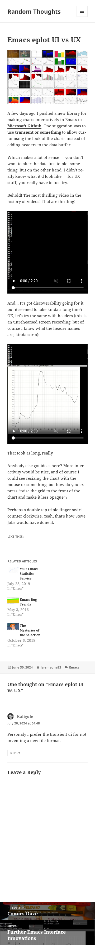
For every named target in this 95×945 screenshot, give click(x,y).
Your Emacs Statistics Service (29, 574)
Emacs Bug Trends (28, 602)
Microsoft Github (24, 125)
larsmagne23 (51, 667)
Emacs (74, 667)
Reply (15, 753)
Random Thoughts (34, 11)
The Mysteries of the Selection (30, 630)
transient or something (38, 132)
